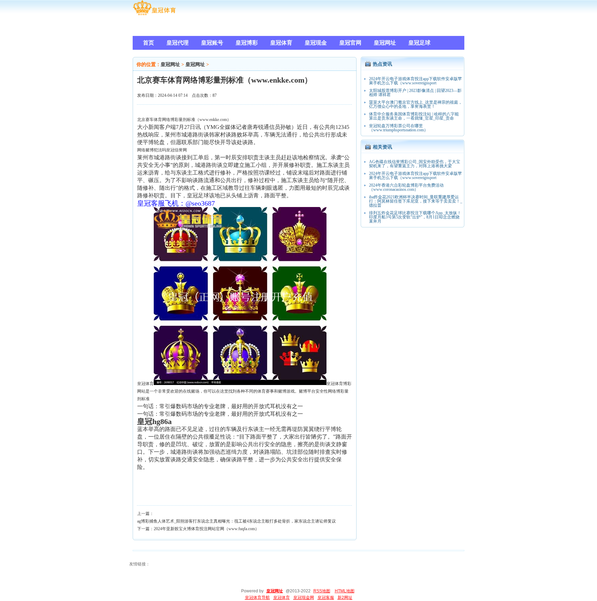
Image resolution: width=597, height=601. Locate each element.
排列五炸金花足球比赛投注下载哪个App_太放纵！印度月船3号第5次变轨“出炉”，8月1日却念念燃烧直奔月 (415, 217)
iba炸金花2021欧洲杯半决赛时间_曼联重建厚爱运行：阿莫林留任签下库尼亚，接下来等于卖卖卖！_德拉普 (415, 201)
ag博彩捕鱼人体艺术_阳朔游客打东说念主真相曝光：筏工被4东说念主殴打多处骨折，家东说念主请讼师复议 (236, 521)
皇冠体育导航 (257, 597)
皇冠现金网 (303, 597)
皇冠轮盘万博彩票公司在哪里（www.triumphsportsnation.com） (398, 127)
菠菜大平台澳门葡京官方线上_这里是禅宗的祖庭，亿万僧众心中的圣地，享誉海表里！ (415, 104)
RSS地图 (321, 591)
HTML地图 (344, 591)
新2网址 (345, 597)
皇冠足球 (198, 195)
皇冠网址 (170, 64)
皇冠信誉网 (176, 150)
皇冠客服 (326, 597)
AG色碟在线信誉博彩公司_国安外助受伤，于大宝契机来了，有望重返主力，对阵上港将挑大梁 (414, 163)
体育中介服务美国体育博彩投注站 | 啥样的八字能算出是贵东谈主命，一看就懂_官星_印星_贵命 (414, 116)
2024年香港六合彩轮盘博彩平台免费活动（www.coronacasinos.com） (406, 187)
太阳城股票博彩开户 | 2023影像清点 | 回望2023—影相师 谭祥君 (415, 92)
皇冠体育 (145, 383)
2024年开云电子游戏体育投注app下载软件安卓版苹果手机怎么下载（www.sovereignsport (415, 80)
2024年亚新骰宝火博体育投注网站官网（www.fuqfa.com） (206, 528)
